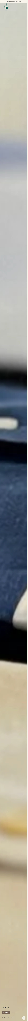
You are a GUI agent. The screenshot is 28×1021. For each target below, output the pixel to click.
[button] (2, 7)
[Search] (17, 7)
